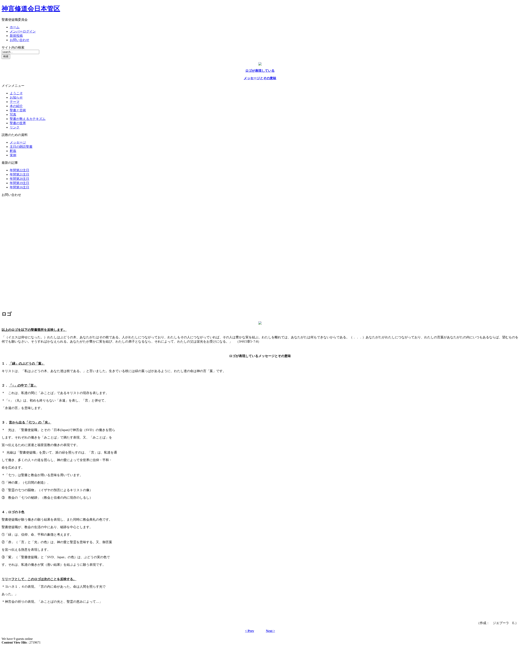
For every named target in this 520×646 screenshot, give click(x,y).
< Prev (249, 631)
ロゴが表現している (260, 70)
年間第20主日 (19, 178)
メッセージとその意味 (260, 78)
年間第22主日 (19, 170)
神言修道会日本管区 (31, 8)
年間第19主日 (19, 183)
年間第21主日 (19, 174)
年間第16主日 (19, 187)
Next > (270, 631)
